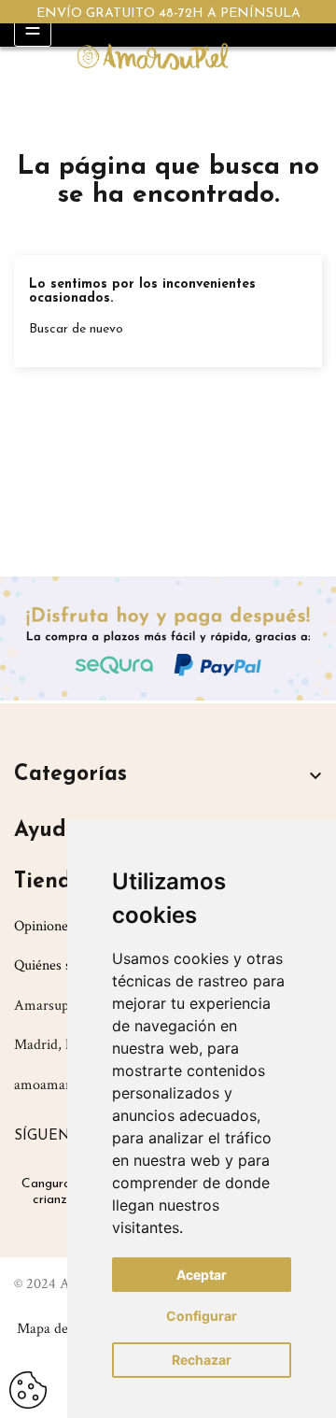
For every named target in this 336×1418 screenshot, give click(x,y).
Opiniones (44, 926)
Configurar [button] (201, 1316)
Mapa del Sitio (60, 1329)
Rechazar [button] (201, 1360)
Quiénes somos (59, 965)
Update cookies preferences (28, 1382)
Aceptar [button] (201, 1275)
